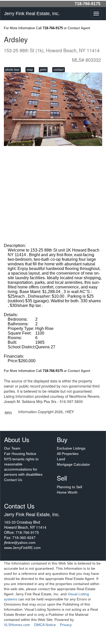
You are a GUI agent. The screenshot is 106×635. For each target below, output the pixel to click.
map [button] (30, 69)
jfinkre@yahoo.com (20, 542)
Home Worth (67, 492)
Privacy (66, 625)
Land (61, 459)
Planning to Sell (69, 487)
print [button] (43, 69)
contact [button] (59, 69)
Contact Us (13, 480)
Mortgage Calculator (73, 464)
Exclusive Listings (71, 448)
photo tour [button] (12, 69)
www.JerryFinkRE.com (22, 548)
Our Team (12, 448)
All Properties (67, 454)
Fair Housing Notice (20, 454)
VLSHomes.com (17, 625)
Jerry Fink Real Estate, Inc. (32, 13)
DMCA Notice (45, 625)
